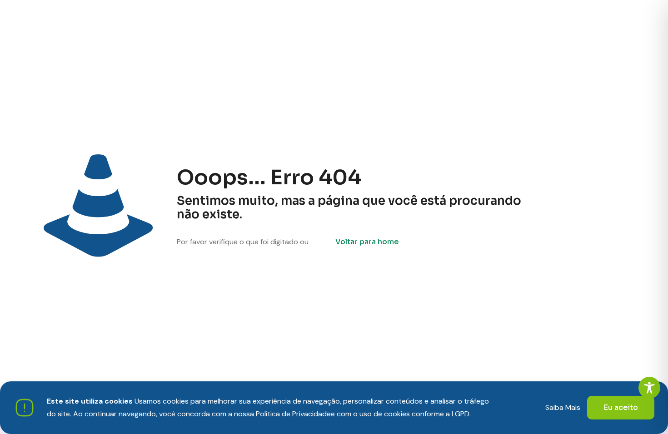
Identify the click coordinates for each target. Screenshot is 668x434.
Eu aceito (620, 407)
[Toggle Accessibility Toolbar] (649, 387)
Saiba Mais (562, 407)
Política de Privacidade (293, 414)
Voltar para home (367, 242)
